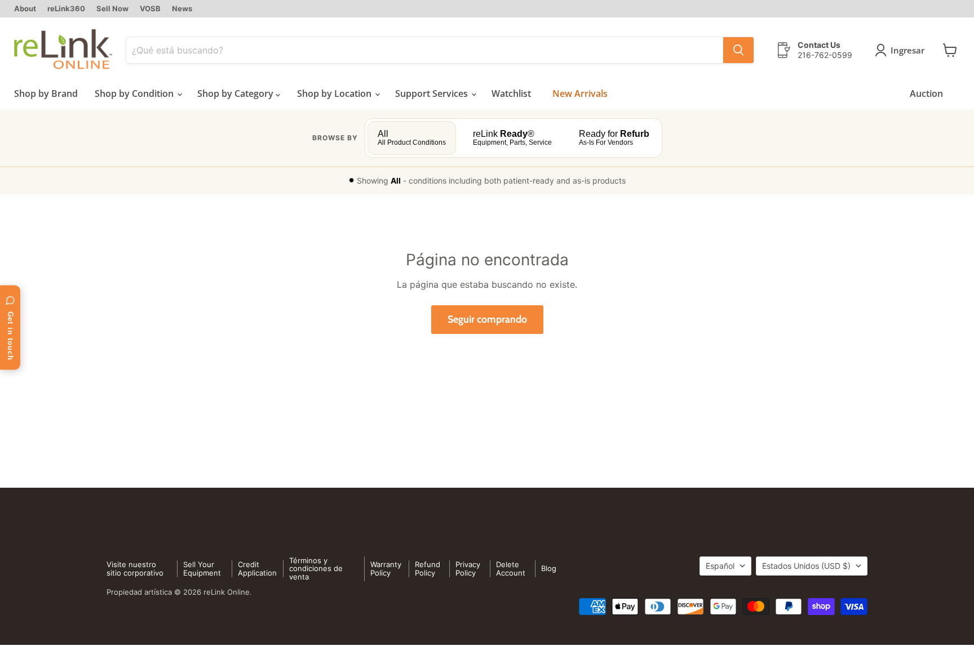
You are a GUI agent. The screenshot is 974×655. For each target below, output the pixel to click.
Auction (926, 93)
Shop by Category (236, 93)
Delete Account (510, 568)
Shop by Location (335, 93)
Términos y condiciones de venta (316, 569)
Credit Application (257, 568)
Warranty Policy (385, 568)
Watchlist (511, 93)
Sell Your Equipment (202, 568)
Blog (548, 568)
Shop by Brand (46, 93)
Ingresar (907, 50)
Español (720, 566)
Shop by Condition (135, 93)
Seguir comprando (487, 319)
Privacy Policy (467, 568)
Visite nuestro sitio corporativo (135, 568)
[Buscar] (738, 50)
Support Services (432, 93)
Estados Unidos (806, 566)
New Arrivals (580, 93)
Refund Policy (427, 568)
